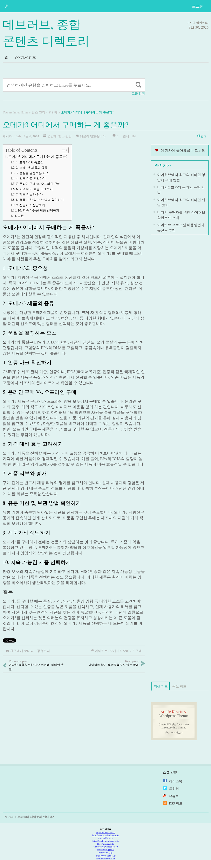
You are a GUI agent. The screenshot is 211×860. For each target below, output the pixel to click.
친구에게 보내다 (22, 650)
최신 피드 (161, 686)
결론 (21, 216)
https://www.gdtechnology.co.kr (105, 835)
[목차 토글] (63, 150)
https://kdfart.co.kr (105, 838)
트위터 (174, 788)
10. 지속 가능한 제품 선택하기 (38, 210)
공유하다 (43, 650)
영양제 (53, 112)
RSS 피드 (175, 803)
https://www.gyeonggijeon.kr (106, 846)
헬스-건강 (38, 112)
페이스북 (175, 781)
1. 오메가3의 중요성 (29, 162)
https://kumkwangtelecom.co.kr (106, 840)
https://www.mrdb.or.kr (105, 855)
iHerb (17, 136)
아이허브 (101, 650)
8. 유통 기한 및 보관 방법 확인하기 (40, 200)
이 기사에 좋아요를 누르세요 (183, 150)
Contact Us (25, 57)
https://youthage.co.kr (105, 858)
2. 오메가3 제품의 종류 (31, 167)
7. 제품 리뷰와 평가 (29, 194)
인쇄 (203, 136)
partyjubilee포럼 (106, 852)
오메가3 (115, 650)
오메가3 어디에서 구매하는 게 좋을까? (38, 156)
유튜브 (174, 796)
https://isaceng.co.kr (105, 843)
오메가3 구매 (132, 650)
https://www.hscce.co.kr (105, 832)
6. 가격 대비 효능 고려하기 (34, 189)
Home (24, 112)
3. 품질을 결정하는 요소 (32, 173)
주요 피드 (179, 686)
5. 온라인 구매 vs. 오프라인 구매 (38, 183)
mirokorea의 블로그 (105, 849)
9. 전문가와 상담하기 (30, 205)
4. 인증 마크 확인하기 (31, 178)
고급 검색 (138, 93)
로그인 (198, 6)
